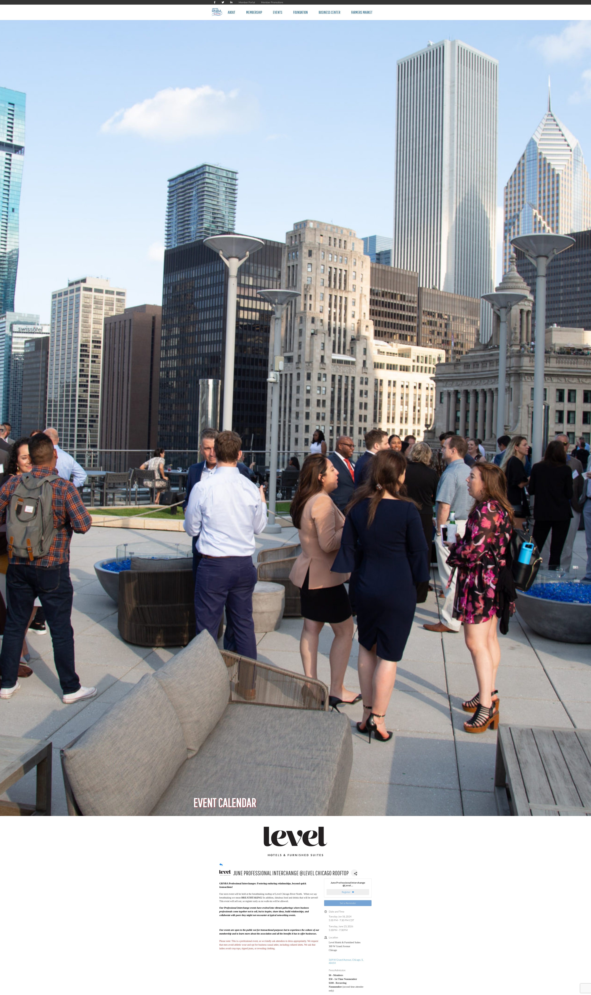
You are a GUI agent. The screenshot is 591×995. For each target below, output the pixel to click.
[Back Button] (220, 865)
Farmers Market (361, 12)
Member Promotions (272, 2)
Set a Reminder (348, 903)
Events (277, 12)
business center (329, 12)
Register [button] (346, 891)
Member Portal (247, 2)
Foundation (300, 12)
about (231, 12)
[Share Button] (354, 872)
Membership (254, 12)
